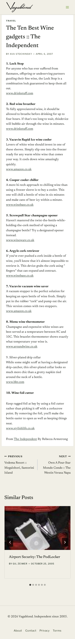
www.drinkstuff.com (19, 93)
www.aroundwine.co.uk (21, 346)
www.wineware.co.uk (20, 240)
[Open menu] (67, 7)
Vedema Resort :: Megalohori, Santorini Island (19, 464)
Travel (11, 21)
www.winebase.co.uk (19, 205)
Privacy (45, 630)
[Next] (65, 542)
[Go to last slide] (10, 542)
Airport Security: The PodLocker (34, 557)
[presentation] (37, 528)
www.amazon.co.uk (18, 169)
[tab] (30, 585)
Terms (57, 630)
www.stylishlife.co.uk (20, 428)
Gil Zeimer (20, 563)
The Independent (25, 439)
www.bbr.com (15, 382)
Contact (30, 630)
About (18, 630)
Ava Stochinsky (21, 54)
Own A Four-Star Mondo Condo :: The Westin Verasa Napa (57, 464)
